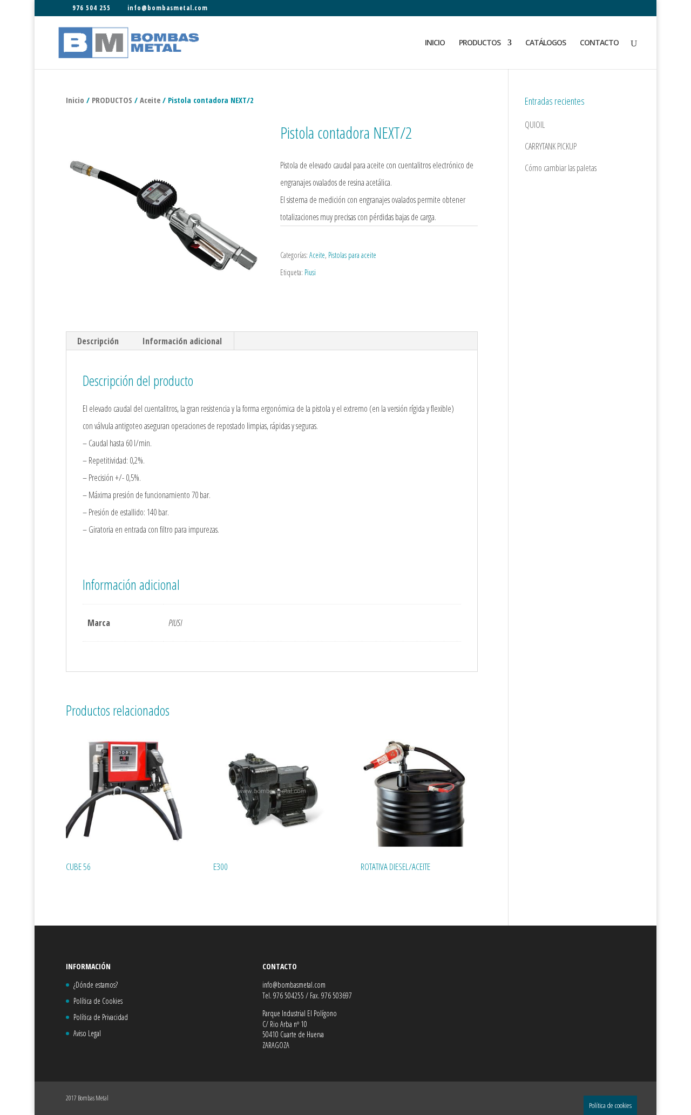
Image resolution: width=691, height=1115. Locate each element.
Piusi (310, 272)
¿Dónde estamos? (95, 985)
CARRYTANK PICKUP (551, 146)
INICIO (435, 43)
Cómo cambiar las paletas (561, 168)
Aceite (150, 99)
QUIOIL (535, 125)
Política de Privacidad (100, 1017)
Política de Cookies (98, 1001)
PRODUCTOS (479, 43)
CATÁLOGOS (545, 43)
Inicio (75, 99)
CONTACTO (599, 43)
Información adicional (182, 341)
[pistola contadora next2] (164, 215)
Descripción (98, 341)
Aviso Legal (87, 1033)
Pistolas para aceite (352, 255)
